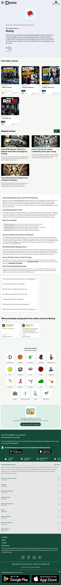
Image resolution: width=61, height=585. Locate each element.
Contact (4, 543)
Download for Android (33, 261)
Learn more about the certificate (30, 424)
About (4, 540)
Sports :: (32, 25)
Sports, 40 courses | (6, 467)
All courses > (9, 25)
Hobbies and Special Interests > (21, 25)
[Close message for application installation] (60, 571)
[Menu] (2, 2)
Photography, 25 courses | (17, 467)
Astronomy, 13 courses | (7, 469)
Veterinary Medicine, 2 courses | (9, 473)
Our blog (4, 537)
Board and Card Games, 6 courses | (30, 471)
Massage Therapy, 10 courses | (32, 467)
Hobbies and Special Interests (30, 464)
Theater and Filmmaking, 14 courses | (49, 467)
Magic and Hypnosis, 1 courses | (47, 471)
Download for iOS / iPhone (15, 263)
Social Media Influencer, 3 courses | (37, 469)
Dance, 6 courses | (5, 471)
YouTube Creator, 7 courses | (21, 469)
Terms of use (5, 545)
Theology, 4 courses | (16, 471)
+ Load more (56, 131)
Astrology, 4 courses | (51, 469)
